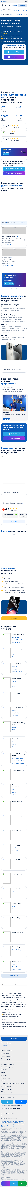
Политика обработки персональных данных (12, 1124)
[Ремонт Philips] (7, 922)
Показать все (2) (22, 222)
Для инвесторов (6, 1086)
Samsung (14, 794)
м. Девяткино (6, 14)
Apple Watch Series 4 (18, 763)
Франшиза (4, 1075)
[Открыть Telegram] (7, 1102)
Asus (13, 729)
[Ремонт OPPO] (7, 878)
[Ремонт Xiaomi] (7, 682)
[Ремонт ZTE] (7, 966)
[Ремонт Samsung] (7, 638)
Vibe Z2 (14, 848)
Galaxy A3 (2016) (17, 639)
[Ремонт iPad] (7, 743)
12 (12, 683)
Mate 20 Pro (15, 713)
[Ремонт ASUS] (7, 806)
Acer (13, 732)
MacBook (14, 727)
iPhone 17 (14, 666)
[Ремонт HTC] (7, 835)
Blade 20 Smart (16, 969)
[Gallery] (14, 470)
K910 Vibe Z (15, 850)
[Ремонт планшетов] (7, 790)
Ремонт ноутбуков (6, 1059)
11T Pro (14, 681)
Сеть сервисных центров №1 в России (12, 1083)
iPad (13, 789)
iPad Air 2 (14, 747)
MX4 (13, 696)
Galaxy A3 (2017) (17, 642)
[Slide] (11, 288)
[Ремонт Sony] (7, 951)
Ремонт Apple (5, 1053)
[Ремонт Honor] (7, 653)
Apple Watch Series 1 (18, 758)
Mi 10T (14, 686)
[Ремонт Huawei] (7, 712)
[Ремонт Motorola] (7, 864)
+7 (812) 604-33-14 (21, 14)
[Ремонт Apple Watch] (7, 759)
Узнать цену (23, 5)
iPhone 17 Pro (16, 669)
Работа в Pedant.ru (6, 1089)
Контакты (4, 1069)
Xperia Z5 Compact (17, 950)
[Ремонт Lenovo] (7, 849)
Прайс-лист (4, 1081)
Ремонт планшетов (6, 1056)
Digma (14, 792)
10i (13, 654)
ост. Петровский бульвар (7, 10)
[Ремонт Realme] (7, 937)
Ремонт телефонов (6, 1050)
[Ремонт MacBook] (7, 774)
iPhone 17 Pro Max (17, 671)
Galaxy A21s (15, 637)
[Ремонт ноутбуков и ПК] (7, 727)
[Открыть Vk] (21, 1102)
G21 (13, 891)
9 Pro (13, 906)
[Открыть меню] (26, 1)
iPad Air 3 (14, 744)
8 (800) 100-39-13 (7, 1098)
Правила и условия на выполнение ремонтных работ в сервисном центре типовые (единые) (13, 1122)
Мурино (5, 1)
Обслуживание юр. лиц (8, 1092)
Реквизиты (4, 1072)
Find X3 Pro (15, 877)
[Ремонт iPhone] (7, 668)
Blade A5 (14, 964)
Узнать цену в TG (15, 433)
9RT (13, 908)
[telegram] (14, 1183)
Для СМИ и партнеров (7, 1067)
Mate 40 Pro (15, 715)
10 (12, 652)
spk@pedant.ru (17, 1105)
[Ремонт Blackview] (7, 820)
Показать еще (14, 521)
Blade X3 (14, 967)
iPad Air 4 (14, 742)
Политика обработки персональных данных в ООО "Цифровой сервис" (12, 1126)
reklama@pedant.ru (14, 1108)
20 (13, 657)
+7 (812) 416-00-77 (21, 10)
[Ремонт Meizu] (7, 697)
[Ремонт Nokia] (7, 893)
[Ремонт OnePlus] (7, 907)
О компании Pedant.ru (7, 1064)
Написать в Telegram (15, 52)
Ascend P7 (15, 710)
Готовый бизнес (5, 1078)
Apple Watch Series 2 (18, 761)
